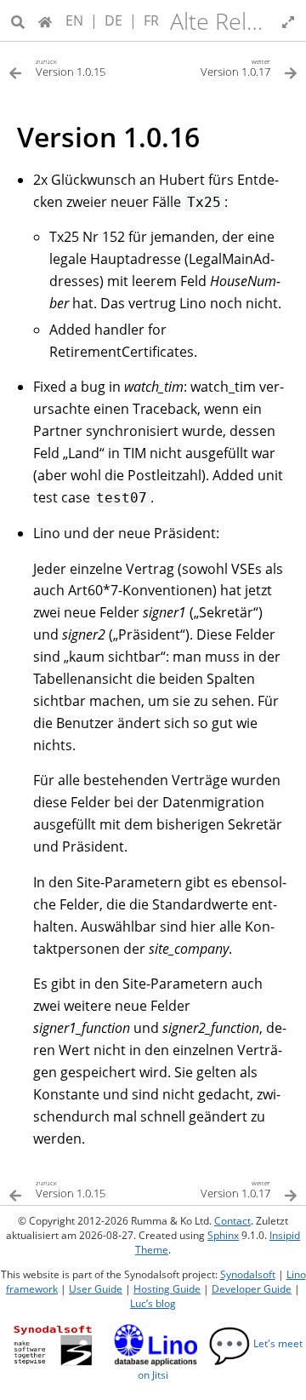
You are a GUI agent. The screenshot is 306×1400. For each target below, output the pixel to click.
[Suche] (17, 20)
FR (151, 20)
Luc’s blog (153, 1303)
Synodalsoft (247, 1274)
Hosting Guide (167, 1289)
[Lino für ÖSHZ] (45, 20)
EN (74, 20)
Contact (232, 1221)
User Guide (95, 1289)
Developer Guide (252, 1289)
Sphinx (223, 1235)
